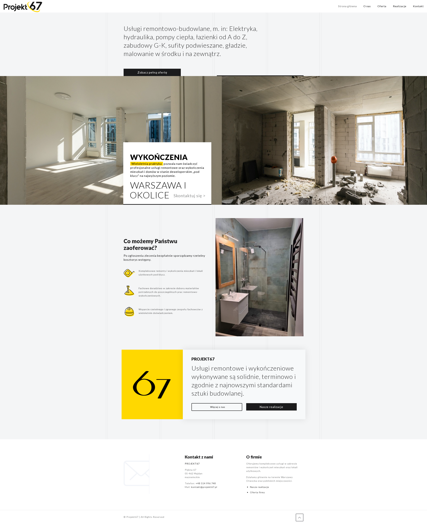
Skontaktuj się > (189, 195)
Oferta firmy (257, 492)
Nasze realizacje (259, 487)
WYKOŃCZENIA (159, 157)
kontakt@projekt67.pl (204, 487)
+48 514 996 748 (206, 483)
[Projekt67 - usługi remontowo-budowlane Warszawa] (23, 6)
